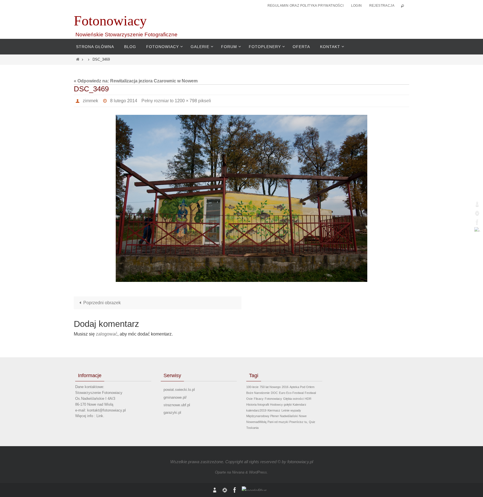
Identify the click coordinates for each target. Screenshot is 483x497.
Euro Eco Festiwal (291, 392)
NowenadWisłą (256, 422)
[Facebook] (477, 222)
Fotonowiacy (110, 20)
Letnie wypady (291, 410)
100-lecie (252, 387)
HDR (308, 398)
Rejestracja (381, 6)
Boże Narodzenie (258, 392)
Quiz (312, 422)
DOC (274, 392)
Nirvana (238, 472)
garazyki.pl (172, 412)
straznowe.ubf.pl (177, 405)
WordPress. (258, 472)
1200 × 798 (186, 100)
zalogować (106, 334)
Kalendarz (299, 404)
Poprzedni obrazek (102, 302)
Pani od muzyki (277, 422)
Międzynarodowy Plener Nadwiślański (272, 416)
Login (356, 6)
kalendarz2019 (256, 410)
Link (99, 416)
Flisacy (259, 398)
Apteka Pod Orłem (302, 387)
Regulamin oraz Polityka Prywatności (305, 6)
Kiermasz (273, 410)
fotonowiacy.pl (300, 461)
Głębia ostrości (293, 398)
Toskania (252, 427)
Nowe (303, 416)
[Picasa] (477, 213)
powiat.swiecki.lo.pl (179, 389)
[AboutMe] (477, 204)
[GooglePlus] (477, 229)
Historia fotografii (257, 404)
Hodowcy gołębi (281, 404)
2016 (285, 387)
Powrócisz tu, (298, 422)
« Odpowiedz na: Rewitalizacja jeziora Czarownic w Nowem (136, 81)
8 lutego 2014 (123, 100)
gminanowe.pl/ (175, 397)
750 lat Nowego (270, 387)
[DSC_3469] (241, 198)
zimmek (90, 100)
